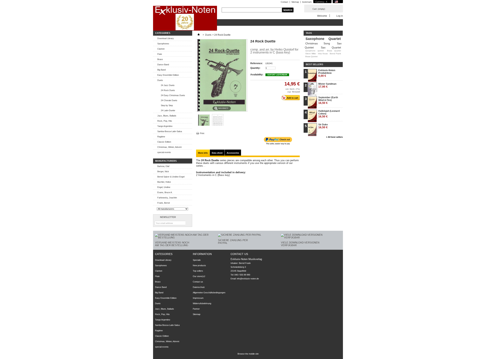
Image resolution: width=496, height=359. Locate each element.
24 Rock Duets (168, 90)
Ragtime (161, 136)
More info (203, 153)
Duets (160, 80)
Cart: (319, 9)
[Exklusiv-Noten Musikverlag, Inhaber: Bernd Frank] (185, 18)
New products (199, 265)
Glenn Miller (310, 54)
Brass (160, 59)
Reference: (256, 63)
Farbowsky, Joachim (167, 197)
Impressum (198, 298)
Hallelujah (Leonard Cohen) (329, 114)
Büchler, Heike (164, 182)
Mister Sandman (327, 85)
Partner (196, 309)
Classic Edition (164, 142)
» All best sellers (334, 137)
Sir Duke (323, 126)
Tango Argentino (164, 126)
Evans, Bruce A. (164, 192)
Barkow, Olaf (163, 166)
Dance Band (163, 64)
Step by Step (167, 105)
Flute (159, 54)
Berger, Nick (163, 171)
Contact (284, 2)
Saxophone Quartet (323, 39)
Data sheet (217, 153)
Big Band (161, 70)
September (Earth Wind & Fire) (328, 100)
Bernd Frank (335, 54)
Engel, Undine (163, 187)
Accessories (233, 153)
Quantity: (255, 68)
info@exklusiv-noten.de (248, 278)
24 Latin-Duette (168, 110)
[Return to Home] (198, 35)
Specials (197, 260)
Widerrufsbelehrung (202, 303)
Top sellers (198, 271)
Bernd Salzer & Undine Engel (170, 177)
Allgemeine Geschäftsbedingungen (209, 292)
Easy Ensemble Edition (168, 75)
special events (164, 152)
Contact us (198, 282)
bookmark (307, 2)
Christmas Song (317, 43)
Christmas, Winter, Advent (169, 147)
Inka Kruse (323, 54)
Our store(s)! (199, 276)
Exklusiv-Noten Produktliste (326, 73)
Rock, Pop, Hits (164, 121)
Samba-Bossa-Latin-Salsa (169, 131)
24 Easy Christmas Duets (173, 95)
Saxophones (163, 43)
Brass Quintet (311, 56)
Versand (296, 92)
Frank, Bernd (163, 203)
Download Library (165, 38)
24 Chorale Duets (169, 100)
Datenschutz (199, 287)
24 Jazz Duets (168, 85)
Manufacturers (166, 161)
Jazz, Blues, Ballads (166, 116)
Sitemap (295, 2)
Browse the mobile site (248, 354)
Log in (339, 16)
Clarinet (160, 49)
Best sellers (314, 64)
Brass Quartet (334, 51)
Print (202, 133)
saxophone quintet (314, 51)
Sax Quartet (331, 47)
